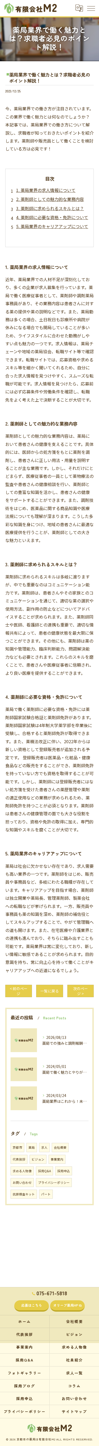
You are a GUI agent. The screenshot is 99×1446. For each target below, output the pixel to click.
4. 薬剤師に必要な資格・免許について (52, 217)
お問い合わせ (22, 1182)
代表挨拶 (19, 1159)
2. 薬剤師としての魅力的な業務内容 (50, 199)
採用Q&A (44, 1171)
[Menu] (91, 8)
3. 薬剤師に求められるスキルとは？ (50, 208)
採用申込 (63, 1171)
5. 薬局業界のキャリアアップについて (52, 226)
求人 (44, 1147)
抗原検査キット (24, 1194)
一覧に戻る (49, 990)
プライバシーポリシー (54, 1182)
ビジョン (38, 1159)
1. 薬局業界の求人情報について (46, 190)
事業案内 (57, 1159)
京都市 (17, 1147)
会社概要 (60, 1147)
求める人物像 (22, 1171)
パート (46, 1194)
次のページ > (80, 991)
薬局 (32, 1147)
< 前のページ (18, 991)
